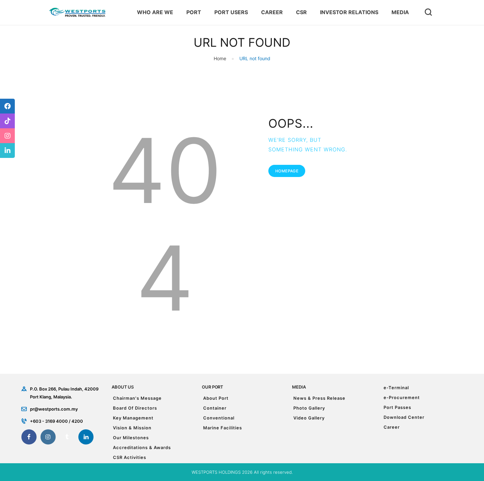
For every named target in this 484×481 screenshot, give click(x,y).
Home (220, 58)
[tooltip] (7, 106)
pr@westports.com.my (54, 409)
